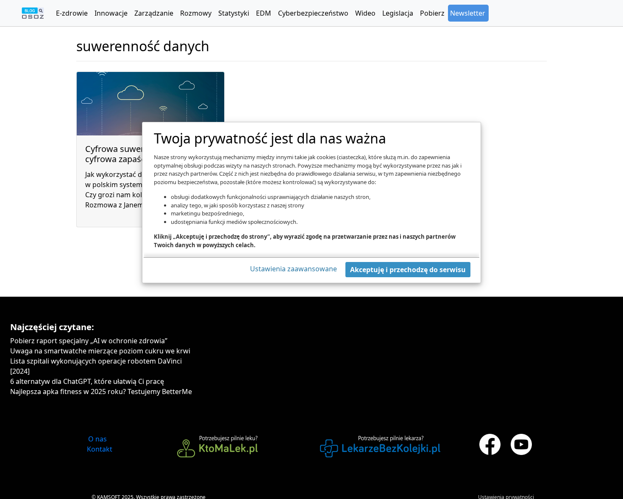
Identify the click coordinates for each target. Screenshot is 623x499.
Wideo (365, 13)
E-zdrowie (72, 13)
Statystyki (233, 13)
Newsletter (467, 13)
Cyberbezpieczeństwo (313, 13)
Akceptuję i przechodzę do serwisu (408, 269)
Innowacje (111, 13)
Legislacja (397, 13)
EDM (263, 13)
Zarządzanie (153, 13)
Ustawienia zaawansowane (293, 268)
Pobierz (432, 13)
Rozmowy (195, 13)
